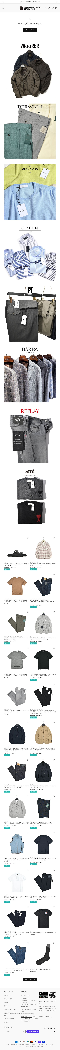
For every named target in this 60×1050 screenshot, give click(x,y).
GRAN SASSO (29, 222)
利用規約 (6, 1002)
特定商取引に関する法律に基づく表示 (12, 1014)
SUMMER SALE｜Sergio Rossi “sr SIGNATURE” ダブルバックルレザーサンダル (16, 564)
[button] (3, 8)
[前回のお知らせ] (3, 1)
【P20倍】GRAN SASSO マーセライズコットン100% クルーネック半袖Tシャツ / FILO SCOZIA (15, 600)
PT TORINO (29, 344)
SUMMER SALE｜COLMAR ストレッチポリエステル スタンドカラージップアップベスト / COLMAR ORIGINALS (16, 860)
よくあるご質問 (8, 999)
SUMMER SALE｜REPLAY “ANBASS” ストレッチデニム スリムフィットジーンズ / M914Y (16, 969)
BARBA (29, 405)
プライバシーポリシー (9, 1009)
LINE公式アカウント (26, 1017)
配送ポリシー (21, 1046)
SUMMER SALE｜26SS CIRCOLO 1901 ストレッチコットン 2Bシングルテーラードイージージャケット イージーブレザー (42, 750)
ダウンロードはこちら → (45, 1016)
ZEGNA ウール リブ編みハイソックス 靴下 (40, 969)
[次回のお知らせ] (57, 1)
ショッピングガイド (9, 1018)
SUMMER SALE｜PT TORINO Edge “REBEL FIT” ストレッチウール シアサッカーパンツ (16, 933)
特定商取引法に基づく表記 (31, 1046)
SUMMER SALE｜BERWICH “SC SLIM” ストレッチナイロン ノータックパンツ (17, 638)
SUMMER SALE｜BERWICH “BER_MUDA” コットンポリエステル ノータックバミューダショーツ (43, 823)
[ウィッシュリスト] (52, 8)
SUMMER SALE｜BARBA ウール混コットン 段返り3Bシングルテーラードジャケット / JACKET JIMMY (16, 823)
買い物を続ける (30, 29)
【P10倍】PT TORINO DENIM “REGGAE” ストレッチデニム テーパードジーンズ (16, 711)
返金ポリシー (7, 1006)
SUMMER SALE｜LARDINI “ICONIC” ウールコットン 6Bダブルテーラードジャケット (43, 786)
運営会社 (6, 1022)
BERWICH (29, 161)
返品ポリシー (34, 1044)
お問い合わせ (7, 995)
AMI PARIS (29, 526)
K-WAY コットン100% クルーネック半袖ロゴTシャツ (43, 932)
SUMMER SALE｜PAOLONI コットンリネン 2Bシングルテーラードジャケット (42, 564)
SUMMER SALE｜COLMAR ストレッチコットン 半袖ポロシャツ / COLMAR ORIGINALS (17, 897)
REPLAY (29, 466)
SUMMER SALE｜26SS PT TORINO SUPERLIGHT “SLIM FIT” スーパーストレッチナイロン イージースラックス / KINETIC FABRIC (43, 712)
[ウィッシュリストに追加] (28, 538)
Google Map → (25, 1006)
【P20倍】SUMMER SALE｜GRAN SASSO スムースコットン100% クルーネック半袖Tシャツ (43, 675)
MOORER (29, 100)
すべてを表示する (30, 979)
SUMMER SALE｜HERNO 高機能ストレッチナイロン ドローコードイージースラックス (43, 897)
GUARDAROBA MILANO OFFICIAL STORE (20, 1044)
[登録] (23, 1031)
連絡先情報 (40, 1046)
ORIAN (29, 283)
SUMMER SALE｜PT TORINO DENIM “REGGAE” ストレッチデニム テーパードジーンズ (16, 786)
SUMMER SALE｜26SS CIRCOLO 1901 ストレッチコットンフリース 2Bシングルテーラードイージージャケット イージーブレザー (16, 750)
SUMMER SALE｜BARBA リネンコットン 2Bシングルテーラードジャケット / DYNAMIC (42, 638)
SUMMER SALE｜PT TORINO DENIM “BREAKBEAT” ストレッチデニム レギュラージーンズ (42, 601)
